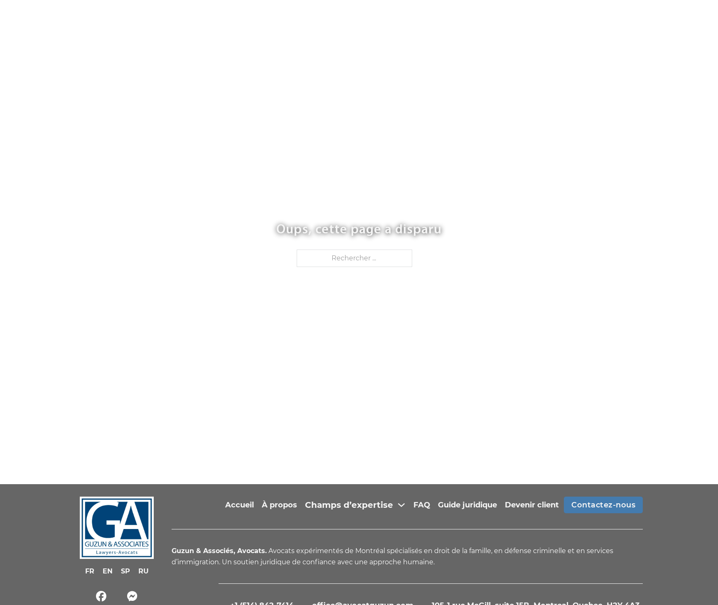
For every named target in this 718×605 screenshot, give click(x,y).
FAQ (421, 504)
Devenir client (532, 504)
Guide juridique (467, 504)
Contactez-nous (603, 504)
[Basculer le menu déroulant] (401, 505)
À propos (279, 504)
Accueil (239, 504)
